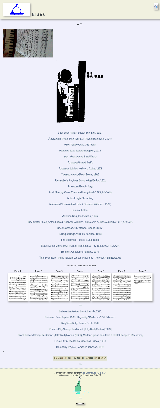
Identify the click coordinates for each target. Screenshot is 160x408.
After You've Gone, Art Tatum (80, 144)
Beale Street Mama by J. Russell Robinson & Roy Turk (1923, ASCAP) (80, 245)
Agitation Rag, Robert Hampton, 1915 (80, 150)
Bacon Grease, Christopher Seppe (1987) (80, 228)
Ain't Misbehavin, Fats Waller (80, 156)
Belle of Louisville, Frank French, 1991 (80, 311)
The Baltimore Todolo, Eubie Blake (80, 240)
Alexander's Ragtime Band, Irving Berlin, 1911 (80, 180)
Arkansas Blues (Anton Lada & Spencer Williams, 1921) (80, 204)
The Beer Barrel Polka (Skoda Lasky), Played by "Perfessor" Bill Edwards (80, 257)
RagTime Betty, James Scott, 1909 (80, 323)
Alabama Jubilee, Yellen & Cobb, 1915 (80, 168)
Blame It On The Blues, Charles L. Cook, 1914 (80, 341)
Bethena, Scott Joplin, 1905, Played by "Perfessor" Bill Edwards (80, 317)
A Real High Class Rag (80, 198)
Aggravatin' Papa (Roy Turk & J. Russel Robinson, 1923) (80, 138)
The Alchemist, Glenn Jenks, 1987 (80, 174)
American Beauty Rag (80, 186)
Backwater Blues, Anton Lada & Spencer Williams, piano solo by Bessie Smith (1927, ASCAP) (80, 222)
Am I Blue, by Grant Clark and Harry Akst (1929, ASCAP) (80, 192)
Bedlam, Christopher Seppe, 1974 (80, 251)
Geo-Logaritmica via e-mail (93, 373)
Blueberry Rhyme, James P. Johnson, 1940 (80, 347)
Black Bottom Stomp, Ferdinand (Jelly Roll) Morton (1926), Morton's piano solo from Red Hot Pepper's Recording (80, 335)
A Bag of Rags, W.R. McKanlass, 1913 (80, 234)
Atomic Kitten (80, 210)
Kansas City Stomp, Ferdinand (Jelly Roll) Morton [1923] (80, 329)
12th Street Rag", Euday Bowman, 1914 (80, 132)
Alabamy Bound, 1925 (80, 162)
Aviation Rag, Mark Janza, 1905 (80, 216)
